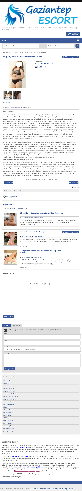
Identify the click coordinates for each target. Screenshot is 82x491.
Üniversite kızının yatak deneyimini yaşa (36, 232)
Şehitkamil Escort (9, 429)
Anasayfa (4, 52)
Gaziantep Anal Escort (11, 386)
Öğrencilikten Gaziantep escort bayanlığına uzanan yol (41, 213)
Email (5, 340)
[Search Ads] (77, 46)
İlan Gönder (73, 34)
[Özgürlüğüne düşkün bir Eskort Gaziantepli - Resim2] (17, 99)
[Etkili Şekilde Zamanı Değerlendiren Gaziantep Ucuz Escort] (10, 264)
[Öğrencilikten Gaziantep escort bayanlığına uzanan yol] (10, 226)
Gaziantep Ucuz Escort (11, 399)
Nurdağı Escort (8, 420)
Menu (4, 40)
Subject (6, 346)
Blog (65, 489)
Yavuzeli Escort (8, 431)
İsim (5, 333)
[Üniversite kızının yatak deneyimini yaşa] (10, 245)
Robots (70, 489)
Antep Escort (20, 467)
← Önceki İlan (8, 183)
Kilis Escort (7, 415)
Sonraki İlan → (73, 183)
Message (7, 353)
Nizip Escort (8, 418)
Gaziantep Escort (13, 52)
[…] (34, 224)
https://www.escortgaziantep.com (27, 471)
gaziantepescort (15, 108)
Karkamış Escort (9, 412)
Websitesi (33, 289)
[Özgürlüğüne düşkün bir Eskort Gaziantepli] (17, 74)
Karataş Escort (8, 410)
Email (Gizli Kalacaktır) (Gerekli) (40, 284)
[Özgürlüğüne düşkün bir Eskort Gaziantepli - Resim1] (8, 99)
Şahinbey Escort (9, 426)
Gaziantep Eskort (9, 391)
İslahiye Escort (8, 407)
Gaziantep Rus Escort (10, 394)
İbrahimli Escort (9, 404)
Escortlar (7, 383)
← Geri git (6, 102)
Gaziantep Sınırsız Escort (11, 396)
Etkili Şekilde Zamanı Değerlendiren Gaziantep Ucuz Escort (40, 251)
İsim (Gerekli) (34, 279)
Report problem (11, 197)
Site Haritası (34, 489)
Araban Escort (8, 380)
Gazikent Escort (9, 402)
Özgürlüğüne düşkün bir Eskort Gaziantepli (22, 56)
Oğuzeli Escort (8, 423)
